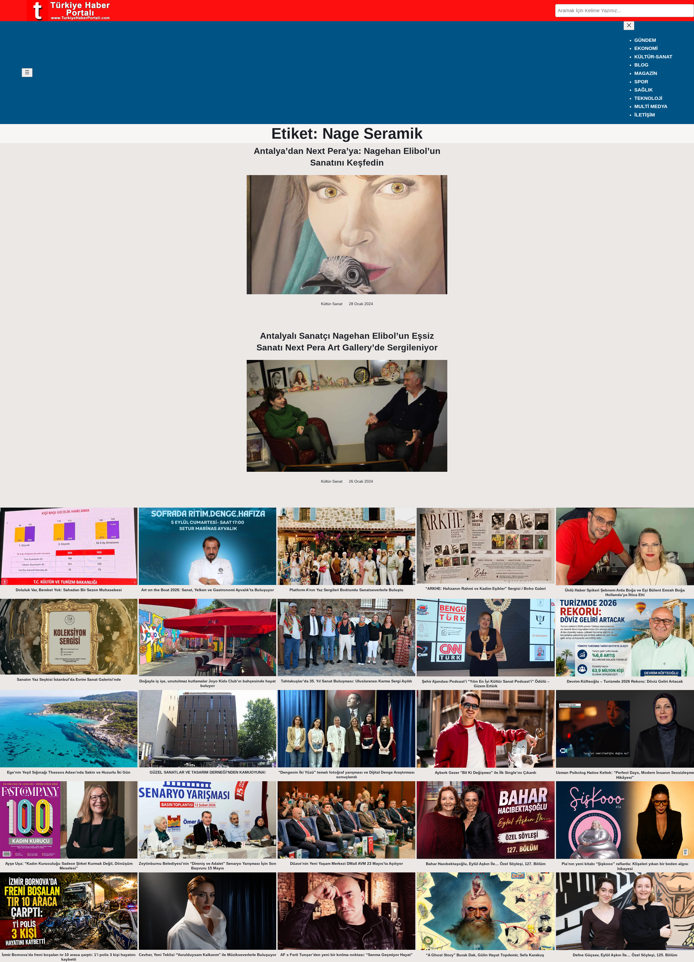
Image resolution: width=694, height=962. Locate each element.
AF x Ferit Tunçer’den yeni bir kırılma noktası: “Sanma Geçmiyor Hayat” (346, 954)
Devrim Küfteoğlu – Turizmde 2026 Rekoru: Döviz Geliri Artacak (625, 681)
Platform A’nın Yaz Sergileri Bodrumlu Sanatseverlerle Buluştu (346, 590)
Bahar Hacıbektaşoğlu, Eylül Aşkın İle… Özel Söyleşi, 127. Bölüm (485, 864)
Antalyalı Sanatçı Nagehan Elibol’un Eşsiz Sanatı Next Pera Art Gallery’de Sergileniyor (347, 341)
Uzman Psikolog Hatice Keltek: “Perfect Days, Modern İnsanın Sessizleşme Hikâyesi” (625, 775)
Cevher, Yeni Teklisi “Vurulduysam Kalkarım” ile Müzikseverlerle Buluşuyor (207, 954)
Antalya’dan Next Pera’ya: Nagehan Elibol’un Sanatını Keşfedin (347, 156)
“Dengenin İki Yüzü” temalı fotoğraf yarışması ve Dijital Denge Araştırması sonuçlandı (346, 774)
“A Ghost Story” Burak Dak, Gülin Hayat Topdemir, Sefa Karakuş (485, 955)
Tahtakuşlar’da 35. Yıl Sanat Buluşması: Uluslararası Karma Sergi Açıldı (346, 681)
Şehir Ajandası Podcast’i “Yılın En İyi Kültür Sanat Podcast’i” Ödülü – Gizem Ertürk (486, 683)
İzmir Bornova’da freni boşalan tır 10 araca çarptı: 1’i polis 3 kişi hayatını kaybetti (69, 957)
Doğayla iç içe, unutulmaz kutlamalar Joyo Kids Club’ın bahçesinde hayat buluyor (207, 683)
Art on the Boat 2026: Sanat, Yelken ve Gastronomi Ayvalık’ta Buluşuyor (207, 590)
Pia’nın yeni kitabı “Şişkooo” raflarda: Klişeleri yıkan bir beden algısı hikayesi (625, 866)
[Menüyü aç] (27, 72)
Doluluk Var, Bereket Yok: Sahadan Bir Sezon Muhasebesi (69, 590)
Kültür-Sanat (331, 304)
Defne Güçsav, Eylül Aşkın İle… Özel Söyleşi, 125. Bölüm (625, 955)
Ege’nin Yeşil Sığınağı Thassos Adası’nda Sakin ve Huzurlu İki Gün (68, 772)
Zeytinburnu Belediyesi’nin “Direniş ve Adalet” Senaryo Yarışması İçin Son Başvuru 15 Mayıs (207, 866)
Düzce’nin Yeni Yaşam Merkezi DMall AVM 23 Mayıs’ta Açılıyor (346, 863)
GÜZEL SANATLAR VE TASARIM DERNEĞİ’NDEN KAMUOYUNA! (208, 772)
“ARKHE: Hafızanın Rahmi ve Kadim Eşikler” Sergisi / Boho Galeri (485, 588)
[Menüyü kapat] (629, 25)
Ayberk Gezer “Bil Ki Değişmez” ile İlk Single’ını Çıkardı (485, 772)
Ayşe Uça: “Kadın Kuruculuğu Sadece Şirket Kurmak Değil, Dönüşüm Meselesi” (69, 866)
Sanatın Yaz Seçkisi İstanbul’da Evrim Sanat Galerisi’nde (69, 679)
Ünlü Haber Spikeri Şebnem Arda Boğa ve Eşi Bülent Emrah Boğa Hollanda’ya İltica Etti (625, 592)
